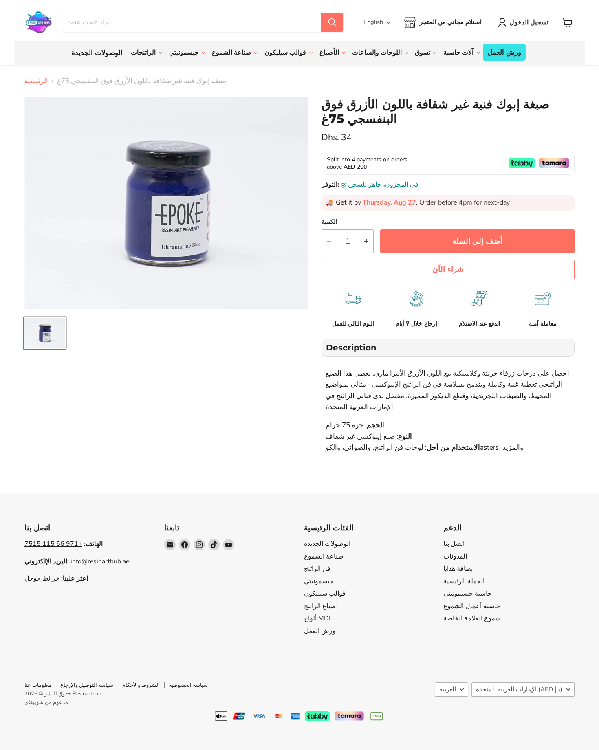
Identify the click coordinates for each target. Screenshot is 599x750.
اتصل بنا (454, 543)
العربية (447, 689)
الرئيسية (36, 81)
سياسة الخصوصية (188, 685)
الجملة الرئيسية (463, 581)
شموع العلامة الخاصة (471, 618)
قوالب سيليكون (286, 52)
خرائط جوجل (41, 578)
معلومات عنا (37, 685)
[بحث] (332, 22)
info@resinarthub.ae (99, 561)
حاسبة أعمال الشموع (471, 606)
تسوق (423, 52)
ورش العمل (504, 52)
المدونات (455, 556)
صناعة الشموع (232, 52)
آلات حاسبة (459, 52)
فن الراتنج (317, 568)
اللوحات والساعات (377, 52)
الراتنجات (144, 52)
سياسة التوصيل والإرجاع (86, 685)
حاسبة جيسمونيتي (467, 593)
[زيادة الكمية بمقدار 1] (366, 241)
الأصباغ (330, 52)
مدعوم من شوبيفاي (46, 702)
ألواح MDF (318, 618)
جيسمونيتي (184, 52)
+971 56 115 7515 (53, 543)
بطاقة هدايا (458, 568)
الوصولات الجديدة (97, 52)
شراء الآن (447, 269)
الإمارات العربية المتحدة (519, 689)
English (373, 22)
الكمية (329, 221)
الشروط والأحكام (141, 685)
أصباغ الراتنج (321, 606)
